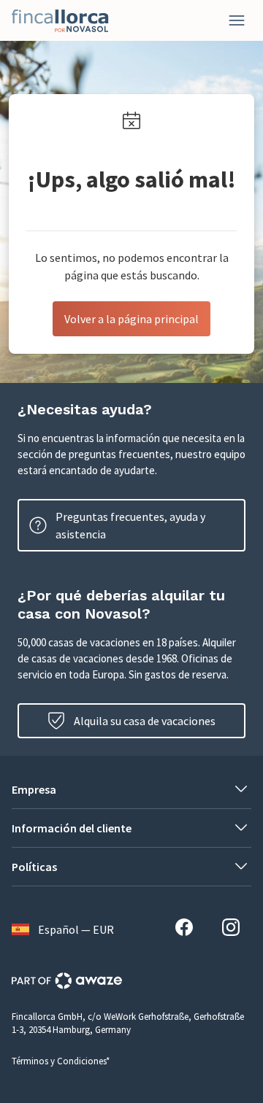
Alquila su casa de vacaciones (145, 720)
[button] (131, 789)
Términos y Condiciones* (61, 1061)
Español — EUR (76, 929)
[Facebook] (190, 929)
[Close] (236, 20)
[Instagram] (236, 929)
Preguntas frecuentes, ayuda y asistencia (130, 525)
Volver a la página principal (131, 318)
